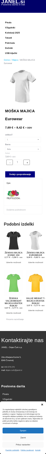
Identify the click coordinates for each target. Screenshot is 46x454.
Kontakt (38, 450)
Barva (7, 144)
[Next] (40, 218)
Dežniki (9, 48)
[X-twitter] (11, 377)
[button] (42, 404)
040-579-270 (9, 367)
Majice (15, 60)
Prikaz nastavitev (23, 445)
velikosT (9, 135)
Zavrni (23, 437)
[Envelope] (32, 377)
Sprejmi (23, 430)
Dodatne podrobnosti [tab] (16, 210)
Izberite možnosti (13, 262)
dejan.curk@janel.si (14, 370)
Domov (7, 60)
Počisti (7, 153)
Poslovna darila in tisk (13, 4)
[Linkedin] (25, 377)
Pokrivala (10, 43)
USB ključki (11, 53)
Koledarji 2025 (12, 33)
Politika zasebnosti (27, 450)
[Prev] (5, 218)
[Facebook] (4, 377)
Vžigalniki (10, 28)
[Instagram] (18, 377)
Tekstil (8, 38)
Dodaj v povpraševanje (20, 174)
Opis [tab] (8, 183)
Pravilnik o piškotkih (12, 450)
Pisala (8, 22)
